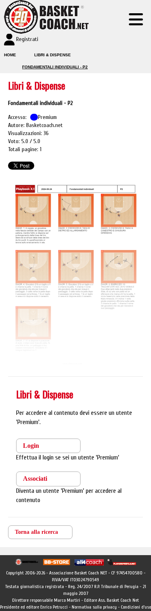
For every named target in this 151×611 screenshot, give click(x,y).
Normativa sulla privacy (94, 607)
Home (10, 55)
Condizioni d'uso (136, 607)
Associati (35, 478)
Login (31, 445)
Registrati (27, 39)
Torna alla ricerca (36, 532)
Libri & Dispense (52, 55)
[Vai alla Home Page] (44, 16)
